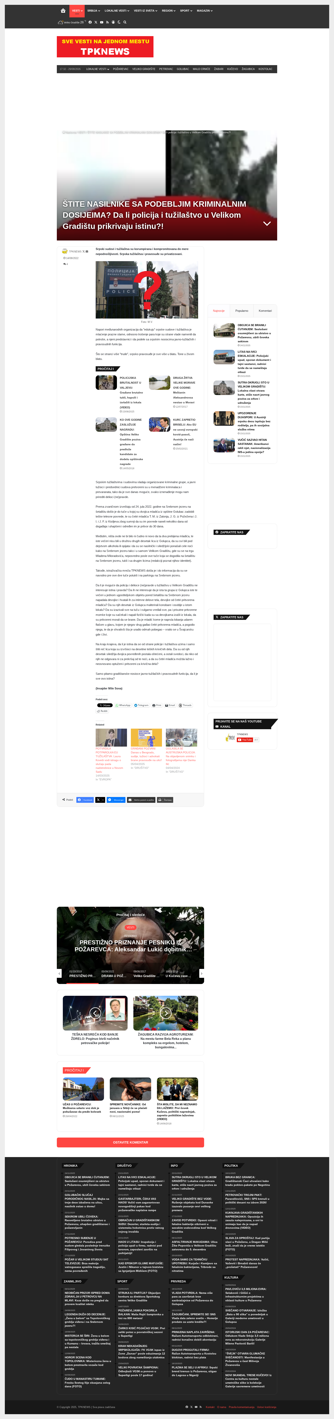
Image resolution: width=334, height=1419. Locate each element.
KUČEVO (232, 69)
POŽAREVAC (121, 69)
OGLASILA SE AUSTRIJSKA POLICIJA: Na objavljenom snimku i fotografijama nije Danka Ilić (181, 756)
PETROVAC (166, 69)
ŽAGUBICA (248, 69)
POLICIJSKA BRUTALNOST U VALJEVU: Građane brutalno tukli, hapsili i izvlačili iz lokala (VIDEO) (131, 392)
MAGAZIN (203, 10)
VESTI (76, 10)
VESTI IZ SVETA (144, 10)
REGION (167, 10)
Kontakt (210, 1407)
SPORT (184, 10)
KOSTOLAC (265, 69)
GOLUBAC (183, 69)
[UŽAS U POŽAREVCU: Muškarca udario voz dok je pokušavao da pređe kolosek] (83, 1089)
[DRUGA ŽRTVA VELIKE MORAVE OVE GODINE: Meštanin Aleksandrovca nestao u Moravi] (159, 382)
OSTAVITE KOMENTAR (130, 1142)
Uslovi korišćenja (266, 1407)
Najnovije (219, 310)
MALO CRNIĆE (201, 69)
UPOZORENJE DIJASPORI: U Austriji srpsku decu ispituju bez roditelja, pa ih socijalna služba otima (254, 421)
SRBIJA (92, 10)
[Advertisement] (167, 101)
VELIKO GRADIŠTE (143, 69)
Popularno (241, 310)
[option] (130, 945)
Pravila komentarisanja (241, 1407)
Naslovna (70, 132)
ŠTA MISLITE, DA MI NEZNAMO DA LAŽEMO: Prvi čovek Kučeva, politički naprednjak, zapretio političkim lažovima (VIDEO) (177, 1112)
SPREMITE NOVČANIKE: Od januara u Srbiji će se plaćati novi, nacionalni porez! (128, 1108)
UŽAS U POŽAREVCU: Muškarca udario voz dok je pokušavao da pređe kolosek (82, 1108)
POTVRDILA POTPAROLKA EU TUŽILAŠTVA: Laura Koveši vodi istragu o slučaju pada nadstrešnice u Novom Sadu (109, 760)
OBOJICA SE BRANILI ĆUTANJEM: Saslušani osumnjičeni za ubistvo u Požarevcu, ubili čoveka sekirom (254, 333)
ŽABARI (218, 69)
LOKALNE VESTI (115, 10)
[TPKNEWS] (105, 46)
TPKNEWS (75, 251)
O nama (221, 1407)
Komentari (265, 310)
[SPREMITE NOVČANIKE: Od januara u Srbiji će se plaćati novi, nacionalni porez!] (130, 1089)
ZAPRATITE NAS (231, 617)
